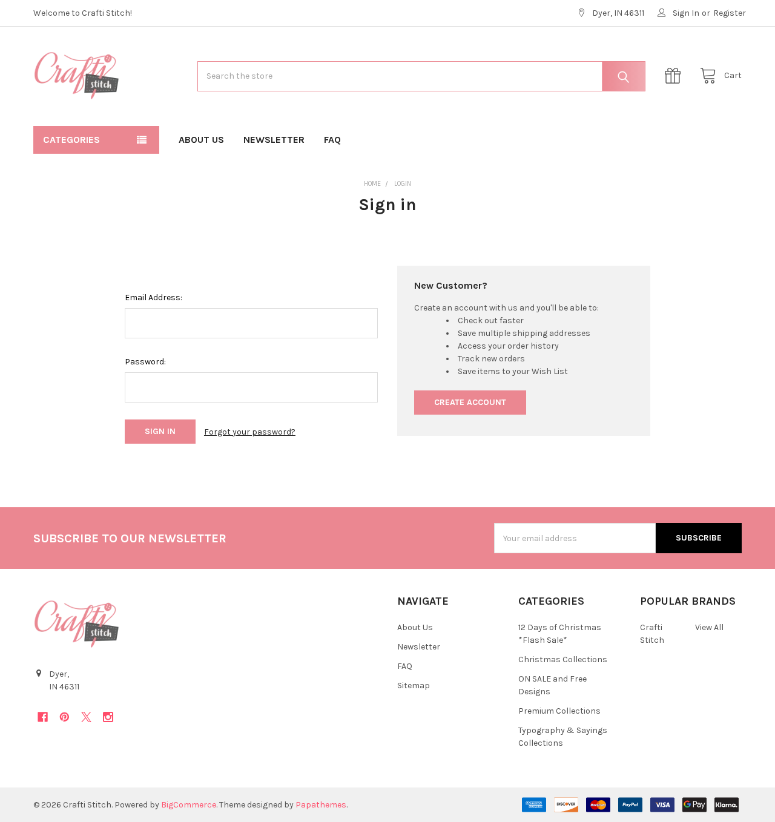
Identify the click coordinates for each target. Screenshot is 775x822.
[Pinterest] (64, 717)
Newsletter (274, 139)
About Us (201, 139)
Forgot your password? (249, 432)
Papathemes (320, 805)
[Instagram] (108, 717)
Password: (145, 362)
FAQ (332, 139)
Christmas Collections (562, 659)
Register (729, 13)
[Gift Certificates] (675, 76)
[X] (86, 717)
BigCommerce (188, 805)
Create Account (470, 402)
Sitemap (413, 685)
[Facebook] (42, 717)
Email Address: (153, 297)
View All (709, 627)
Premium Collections (559, 711)
